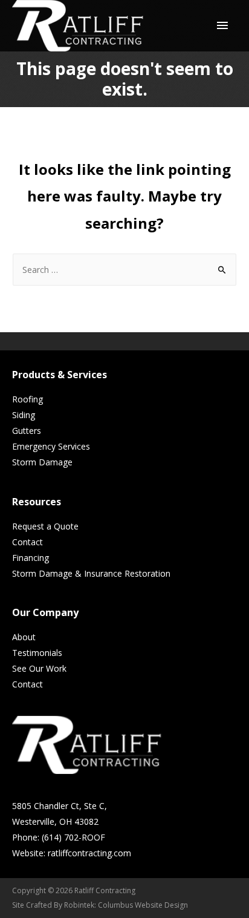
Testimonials (37, 652)
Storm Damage (42, 462)
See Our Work (39, 668)
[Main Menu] (222, 26)
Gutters (26, 430)
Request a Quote (45, 526)
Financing (30, 557)
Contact (27, 542)
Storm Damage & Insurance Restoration (91, 573)
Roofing (27, 399)
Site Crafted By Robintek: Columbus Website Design (100, 905)
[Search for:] (124, 269)
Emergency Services (51, 446)
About (24, 637)
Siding (23, 415)
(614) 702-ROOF (73, 837)
